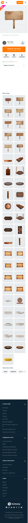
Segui (22, 43)
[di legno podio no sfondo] (8, 217)
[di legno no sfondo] (8, 299)
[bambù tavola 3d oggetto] (8, 405)
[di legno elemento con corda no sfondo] (8, 287)
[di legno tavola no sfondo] (8, 252)
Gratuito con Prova (14, 49)
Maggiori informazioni (9, 64)
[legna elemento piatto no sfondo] (8, 369)
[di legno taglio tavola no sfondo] (8, 228)
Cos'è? (15, 61)
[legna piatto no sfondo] (8, 99)
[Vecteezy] (2, 2)
